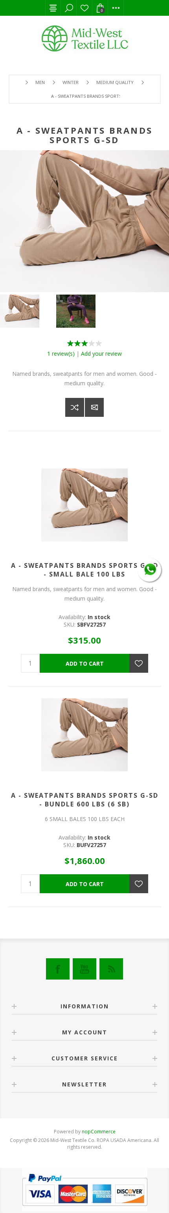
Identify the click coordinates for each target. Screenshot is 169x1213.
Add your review (101, 353)
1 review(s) (61, 353)
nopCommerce (99, 1131)
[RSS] (111, 969)
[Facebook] (58, 969)
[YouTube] (84, 969)
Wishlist (84, 8)
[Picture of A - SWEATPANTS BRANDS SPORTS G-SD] (28, 311)
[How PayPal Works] (84, 1209)
